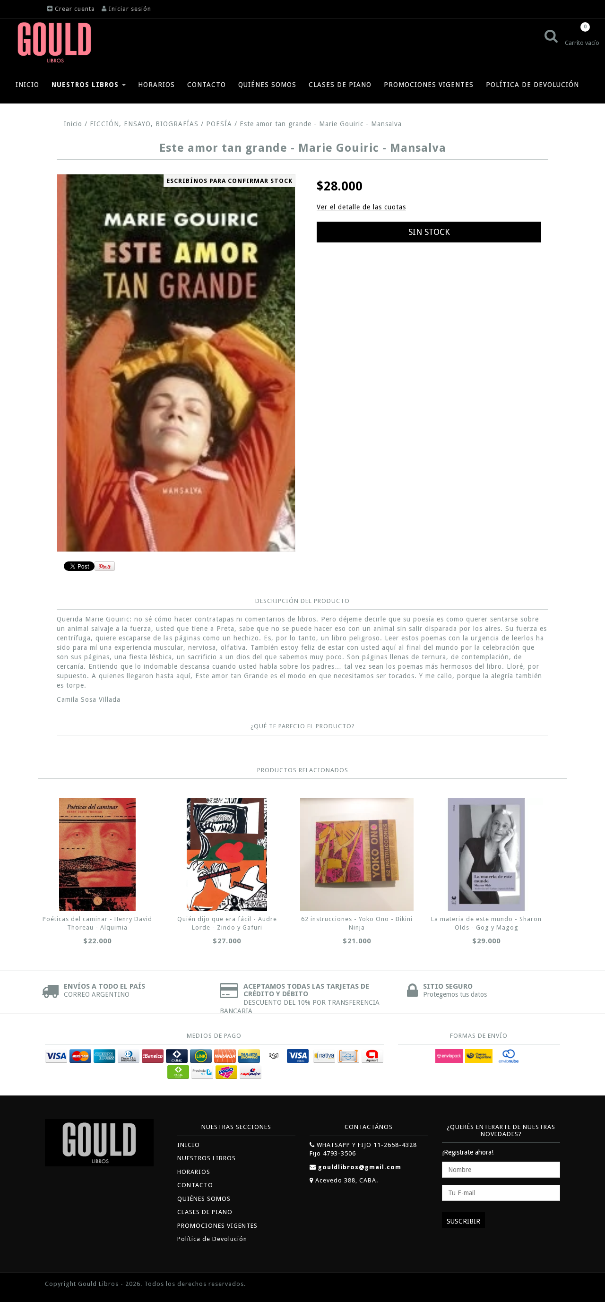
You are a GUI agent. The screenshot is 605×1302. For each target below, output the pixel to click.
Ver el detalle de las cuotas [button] (361, 207)
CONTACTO (206, 84)
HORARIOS (156, 84)
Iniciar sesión (130, 8)
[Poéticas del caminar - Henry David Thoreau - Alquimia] (97, 854)
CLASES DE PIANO (340, 84)
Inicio (73, 124)
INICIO (27, 84)
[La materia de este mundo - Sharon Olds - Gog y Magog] (486, 854)
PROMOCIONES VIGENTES (429, 84)
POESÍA (219, 124)
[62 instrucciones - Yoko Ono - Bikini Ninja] (356, 854)
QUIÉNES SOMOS (267, 84)
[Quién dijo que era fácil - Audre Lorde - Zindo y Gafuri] (226, 854)
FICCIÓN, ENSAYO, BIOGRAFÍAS (144, 124)
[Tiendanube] (539, 1284)
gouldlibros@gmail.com (359, 1167)
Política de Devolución (532, 84)
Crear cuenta (75, 8)
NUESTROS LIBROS (86, 84)
